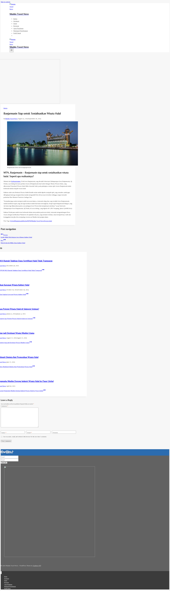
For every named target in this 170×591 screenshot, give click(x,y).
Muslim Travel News (11, 119)
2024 (12, 221)
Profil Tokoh (17, 33)
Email (29, 432)
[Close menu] (1, 572)
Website (55, 432)
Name (4, 432)
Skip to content (5, 2)
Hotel (15, 23)
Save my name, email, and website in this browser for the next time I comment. (25, 436)
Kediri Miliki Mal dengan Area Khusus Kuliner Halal (16, 236)
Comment (4, 406)
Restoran (16, 26)
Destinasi (16, 21)
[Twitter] (5, 453)
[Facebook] (2, 453)
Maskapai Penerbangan (20, 31)
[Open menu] (12, 50)
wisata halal (48, 221)
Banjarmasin (18, 221)
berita (24, 221)
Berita (15, 19)
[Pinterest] (10, 453)
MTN (29, 221)
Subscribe (4, 462)
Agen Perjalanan (18, 28)
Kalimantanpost (15, 181)
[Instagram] (7, 453)
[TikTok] (12, 453)
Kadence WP (37, 566)
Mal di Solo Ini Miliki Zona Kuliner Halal (13, 242)
